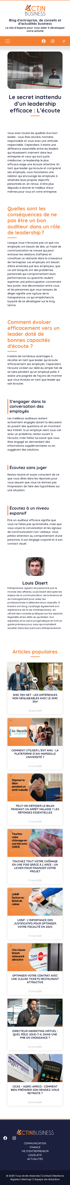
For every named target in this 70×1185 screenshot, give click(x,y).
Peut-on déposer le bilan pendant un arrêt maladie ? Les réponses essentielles (35, 809)
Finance (35, 1147)
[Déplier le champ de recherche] (64, 41)
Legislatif (35, 1155)
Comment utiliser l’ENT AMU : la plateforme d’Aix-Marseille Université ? (35, 754)
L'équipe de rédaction (46, 1179)
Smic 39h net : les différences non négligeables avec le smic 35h (35, 698)
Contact (46, 1176)
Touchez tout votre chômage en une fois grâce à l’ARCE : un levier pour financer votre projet (35, 866)
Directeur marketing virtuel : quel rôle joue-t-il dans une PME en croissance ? (35, 1034)
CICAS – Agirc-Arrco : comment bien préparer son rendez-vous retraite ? (35, 1090)
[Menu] (8, 41)
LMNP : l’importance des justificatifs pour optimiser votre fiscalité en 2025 (35, 923)
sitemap (26, 1179)
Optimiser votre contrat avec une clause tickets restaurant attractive (35, 979)
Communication (35, 1143)
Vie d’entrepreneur (35, 1151)
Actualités (35, 1159)
